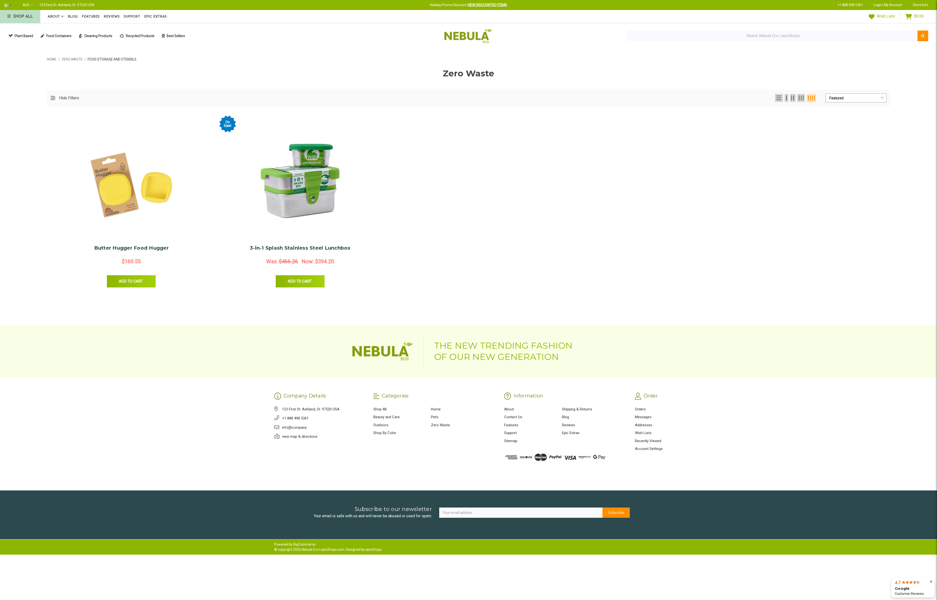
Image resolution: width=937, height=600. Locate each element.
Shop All (380, 409)
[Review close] (931, 581)
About (54, 17)
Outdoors (380, 425)
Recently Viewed (648, 441)
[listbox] (856, 98)
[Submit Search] (922, 36)
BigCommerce (304, 544)
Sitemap (510, 441)
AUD (26, 5)
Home (436, 409)
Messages (643, 417)
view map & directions (299, 436)
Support (132, 17)
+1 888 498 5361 (850, 5)
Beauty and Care (386, 417)
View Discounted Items (487, 5)
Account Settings (649, 449)
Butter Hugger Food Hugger (131, 248)
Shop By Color (384, 433)
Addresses (643, 425)
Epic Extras (155, 17)
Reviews (112, 17)
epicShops (374, 549)
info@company (294, 427)
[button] (65, 98)
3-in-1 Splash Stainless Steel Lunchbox (300, 248)
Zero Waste (440, 425)
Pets (434, 417)
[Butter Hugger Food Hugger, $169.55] (131, 179)
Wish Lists (885, 16)
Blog (73, 17)
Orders (640, 409)
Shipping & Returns (577, 409)
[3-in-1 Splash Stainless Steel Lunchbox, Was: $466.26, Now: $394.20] (300, 179)
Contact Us (513, 417)
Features (91, 17)
